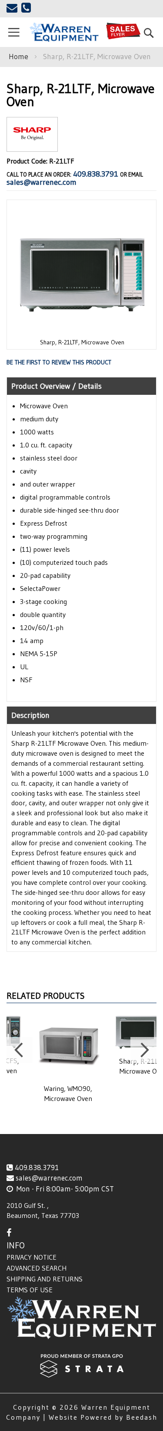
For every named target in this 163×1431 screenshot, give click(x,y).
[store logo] (64, 32)
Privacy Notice (32, 1257)
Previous (20, 1050)
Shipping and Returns (45, 1278)
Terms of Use (30, 1289)
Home (18, 56)
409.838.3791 (95, 174)
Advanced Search (37, 1268)
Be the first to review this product (59, 362)
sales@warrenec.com (42, 182)
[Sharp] (32, 144)
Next (143, 1050)
